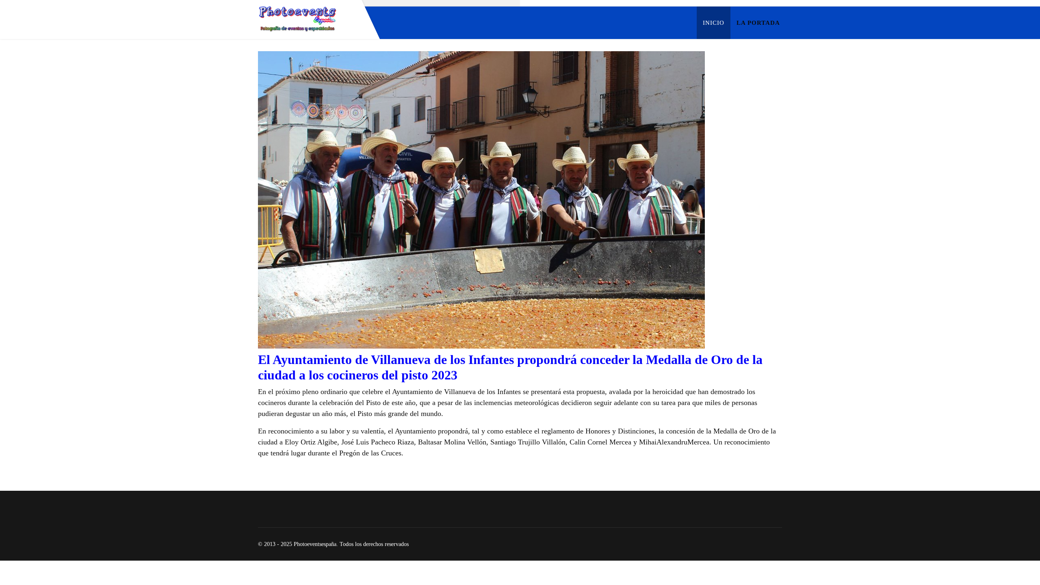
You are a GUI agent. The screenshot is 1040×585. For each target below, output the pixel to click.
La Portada (758, 23)
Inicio (713, 23)
